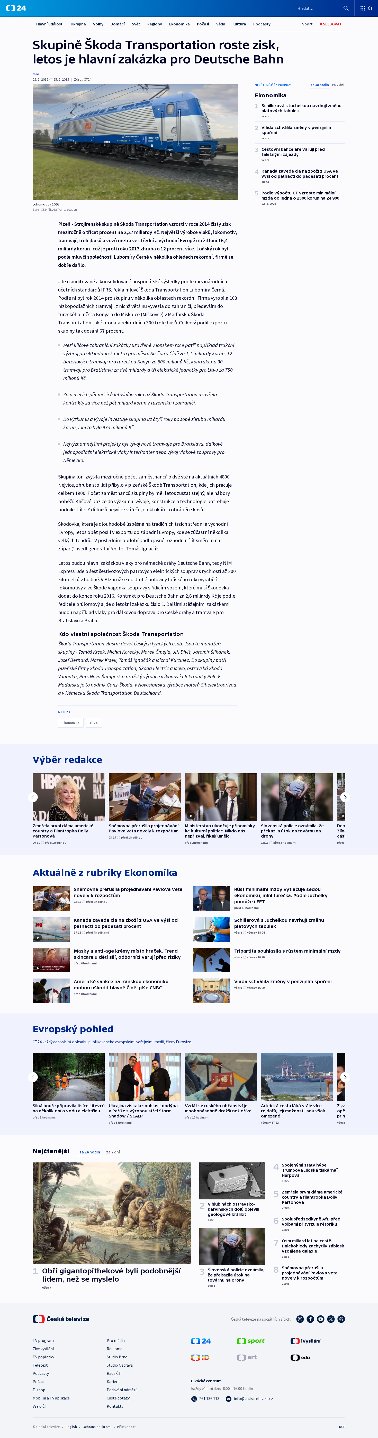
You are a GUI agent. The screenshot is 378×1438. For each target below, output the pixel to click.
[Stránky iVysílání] (306, 1340)
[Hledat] (346, 8)
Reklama (114, 1348)
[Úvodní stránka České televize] (61, 1319)
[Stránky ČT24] (201, 1340)
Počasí (203, 23)
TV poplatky (43, 1356)
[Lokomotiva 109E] (135, 142)
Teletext (40, 1365)
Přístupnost (126, 1426)
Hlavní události (50, 23)
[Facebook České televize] (310, 1319)
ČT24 (93, 722)
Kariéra (113, 1381)
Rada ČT (114, 1373)
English (71, 1426)
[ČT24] (16, 8)
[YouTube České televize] (321, 1319)
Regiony (154, 23)
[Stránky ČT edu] (300, 1357)
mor (36, 74)
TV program (43, 1340)
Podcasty (262, 23)
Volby (98, 23)
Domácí (118, 23)
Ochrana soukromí (97, 1426)
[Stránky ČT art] (247, 1357)
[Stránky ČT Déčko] (200, 1357)
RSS (342, 1426)
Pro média (116, 1340)
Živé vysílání (43, 1348)
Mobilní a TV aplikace (51, 1398)
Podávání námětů (122, 1389)
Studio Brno (117, 1356)
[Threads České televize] (341, 1319)
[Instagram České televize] (300, 1319)
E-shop (39, 1389)
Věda (220, 23)
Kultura (239, 23)
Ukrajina (78, 23)
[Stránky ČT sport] (251, 1340)
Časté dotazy (118, 1398)
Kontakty (115, 1406)
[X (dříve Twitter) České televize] (331, 1319)
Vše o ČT (40, 1406)
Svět (136, 23)
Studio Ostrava (120, 1365)
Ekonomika (179, 23)
